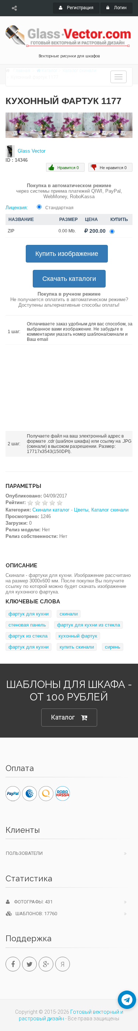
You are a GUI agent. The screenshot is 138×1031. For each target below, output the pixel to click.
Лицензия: (17, 207)
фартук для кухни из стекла (88, 625)
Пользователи (24, 853)
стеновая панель (27, 625)
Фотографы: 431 (31, 902)
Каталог (63, 717)
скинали (69, 614)
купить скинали (77, 647)
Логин (120, 7)
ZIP (11, 230)
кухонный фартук (78, 636)
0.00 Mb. (67, 230)
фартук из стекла (27, 636)
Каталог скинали (109, 510)
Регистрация (79, 7)
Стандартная (59, 207)
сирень (112, 647)
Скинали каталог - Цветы (60, 510)
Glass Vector (31, 151)
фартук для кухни (28, 614)
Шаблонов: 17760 (34, 913)
